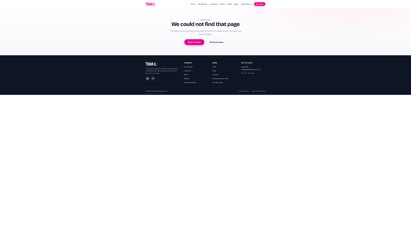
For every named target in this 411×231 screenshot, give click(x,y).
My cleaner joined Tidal (220, 78)
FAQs (230, 4)
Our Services (202, 4)
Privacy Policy (244, 91)
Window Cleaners (190, 82)
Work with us (246, 4)
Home (193, 4)
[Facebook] (148, 79)
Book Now (260, 4)
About (222, 4)
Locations (213, 4)
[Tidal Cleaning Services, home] (151, 4)
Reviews (187, 78)
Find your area (216, 42)
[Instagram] (153, 79)
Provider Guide (217, 82)
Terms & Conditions (258, 91)
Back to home (194, 42)
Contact (215, 75)
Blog (236, 4)
